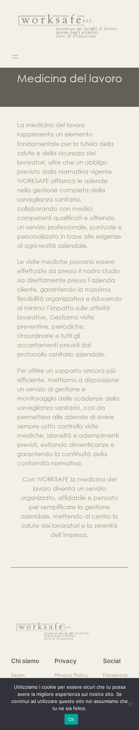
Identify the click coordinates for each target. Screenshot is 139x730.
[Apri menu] (15, 56)
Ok (71, 719)
